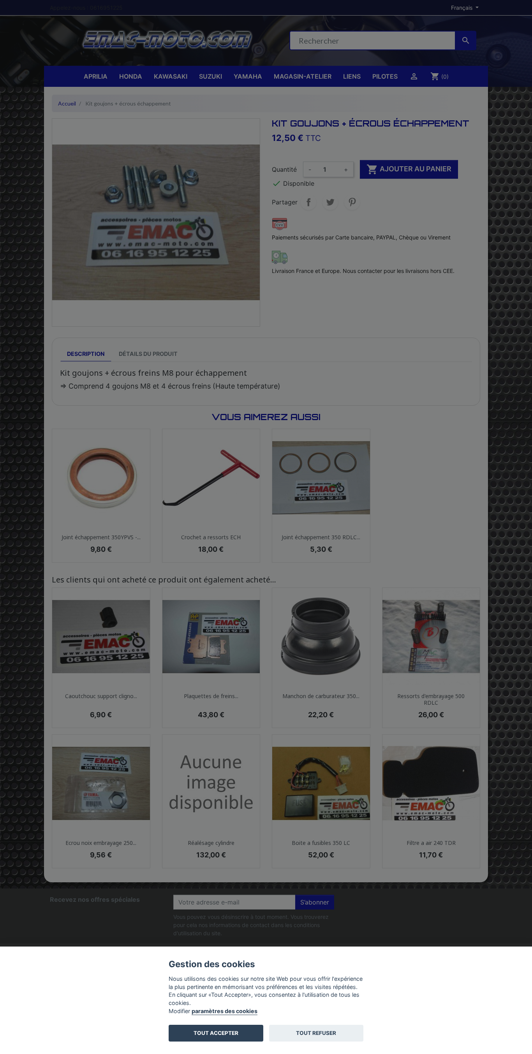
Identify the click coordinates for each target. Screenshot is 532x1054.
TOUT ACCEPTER (216, 1033)
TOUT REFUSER (316, 1033)
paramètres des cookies (224, 1011)
